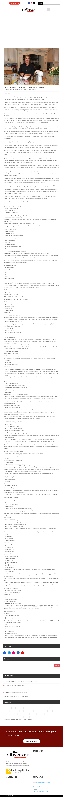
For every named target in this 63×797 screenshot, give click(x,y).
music (46, 713)
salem (36, 716)
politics (21, 716)
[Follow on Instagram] (31, 3)
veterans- (30, 719)
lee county (26, 713)
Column (34, 89)
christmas (53, 708)
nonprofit (51, 713)
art (9, 708)
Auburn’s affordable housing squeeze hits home (15, 692)
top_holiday (19, 719)
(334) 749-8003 (36, 786)
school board (42, 716)
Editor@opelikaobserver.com (43, 782)
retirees (32, 716)
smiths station (50, 716)
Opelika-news (7, 716)
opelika (56, 713)
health (5, 713)
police (16, 716)
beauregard (41, 708)
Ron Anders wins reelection (10, 689)
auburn (13, 708)
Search (57, 665)
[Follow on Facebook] (29, 3)
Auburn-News (19, 708)
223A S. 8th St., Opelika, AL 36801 (41, 791)
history (10, 713)
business (47, 708)
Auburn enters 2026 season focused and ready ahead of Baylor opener (21, 681)
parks (12, 716)
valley (24, 719)
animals (5, 708)
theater (13, 719)
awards (35, 708)
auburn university (28, 708)
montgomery (40, 713)
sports (56, 716)
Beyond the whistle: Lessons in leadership (14, 685)
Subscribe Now (31, 741)
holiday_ (15, 713)
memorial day (33, 713)
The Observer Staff (11, 89)
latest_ (20, 713)
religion (26, 716)
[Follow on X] (34, 3)
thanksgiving (7, 719)
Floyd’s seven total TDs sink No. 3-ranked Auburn (16, 696)
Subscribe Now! (15, 3)
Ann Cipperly (27, 89)
